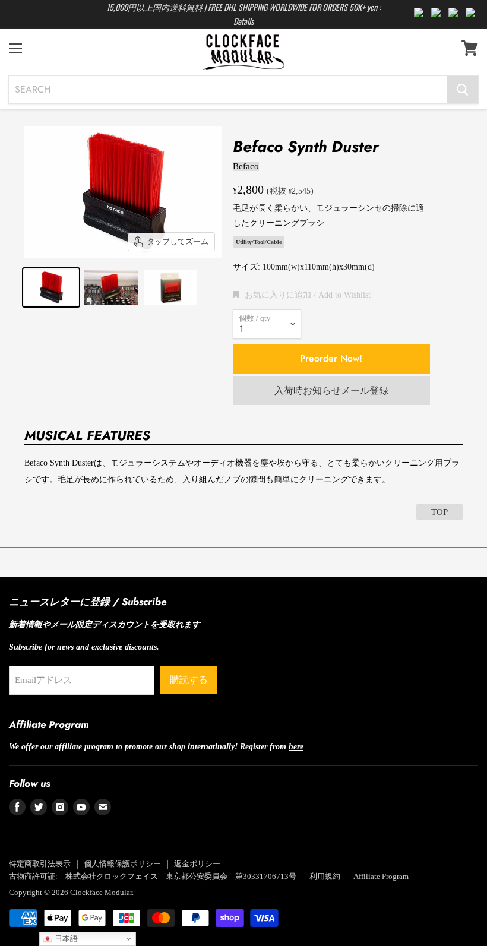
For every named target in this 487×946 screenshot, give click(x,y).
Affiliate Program (381, 876)
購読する (189, 679)
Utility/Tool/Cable (259, 242)
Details (243, 21)
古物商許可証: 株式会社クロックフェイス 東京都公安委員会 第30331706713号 (152, 876)
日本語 (65, 938)
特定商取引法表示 (40, 863)
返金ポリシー (197, 863)
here (296, 746)
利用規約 (324, 876)
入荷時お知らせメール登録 (331, 390)
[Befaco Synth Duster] (51, 287)
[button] (302, 294)
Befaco (246, 166)
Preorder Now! (331, 358)
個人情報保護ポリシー (122, 863)
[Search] (462, 89)
